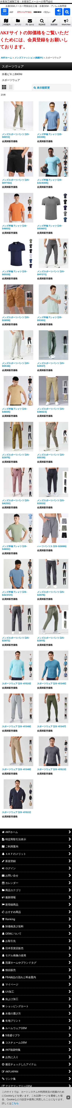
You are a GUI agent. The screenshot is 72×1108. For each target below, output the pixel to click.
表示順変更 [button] (43, 87)
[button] (4, 11)
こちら (15, 1103)
